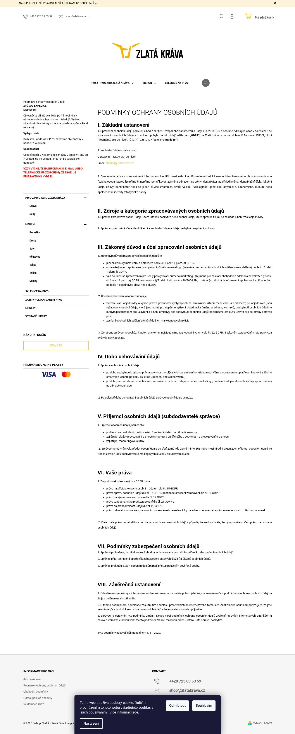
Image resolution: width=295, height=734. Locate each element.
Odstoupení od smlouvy (37, 698)
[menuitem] (111, 83)
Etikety (30, 308)
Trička (32, 272)
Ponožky (34, 232)
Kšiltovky (34, 256)
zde (135, 712)
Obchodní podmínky (35, 691)
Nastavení (91, 723)
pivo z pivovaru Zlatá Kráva (45, 197)
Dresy (32, 240)
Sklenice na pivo (36, 291)
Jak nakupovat (32, 679)
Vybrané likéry (36, 316)
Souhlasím (204, 705)
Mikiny (33, 280)
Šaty (32, 248)
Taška (32, 264)
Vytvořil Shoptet (262, 723)
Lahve (32, 205)
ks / (56, 345)
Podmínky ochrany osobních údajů (44, 685)
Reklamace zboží (33, 704)
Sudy (32, 214)
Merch (30, 224)
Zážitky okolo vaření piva (43, 299)
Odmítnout (177, 705)
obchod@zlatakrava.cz (120, 163)
